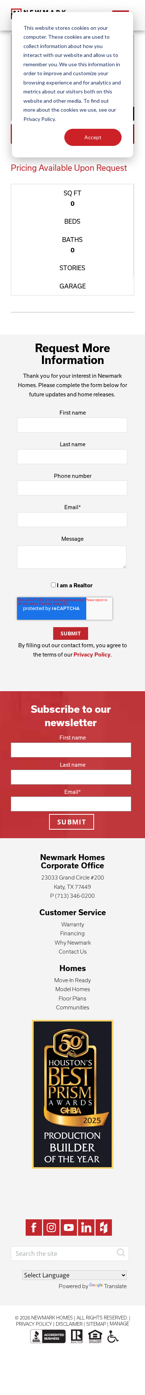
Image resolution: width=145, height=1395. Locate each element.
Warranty (72, 924)
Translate (115, 1286)
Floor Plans (72, 998)
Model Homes (72, 989)
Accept (93, 137)
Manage (119, 1323)
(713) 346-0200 (75, 896)
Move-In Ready (72, 980)
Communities (72, 1007)
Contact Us (73, 951)
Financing (72, 933)
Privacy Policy (92, 654)
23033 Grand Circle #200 (72, 877)
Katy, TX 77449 (72, 887)
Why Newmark (73, 942)
